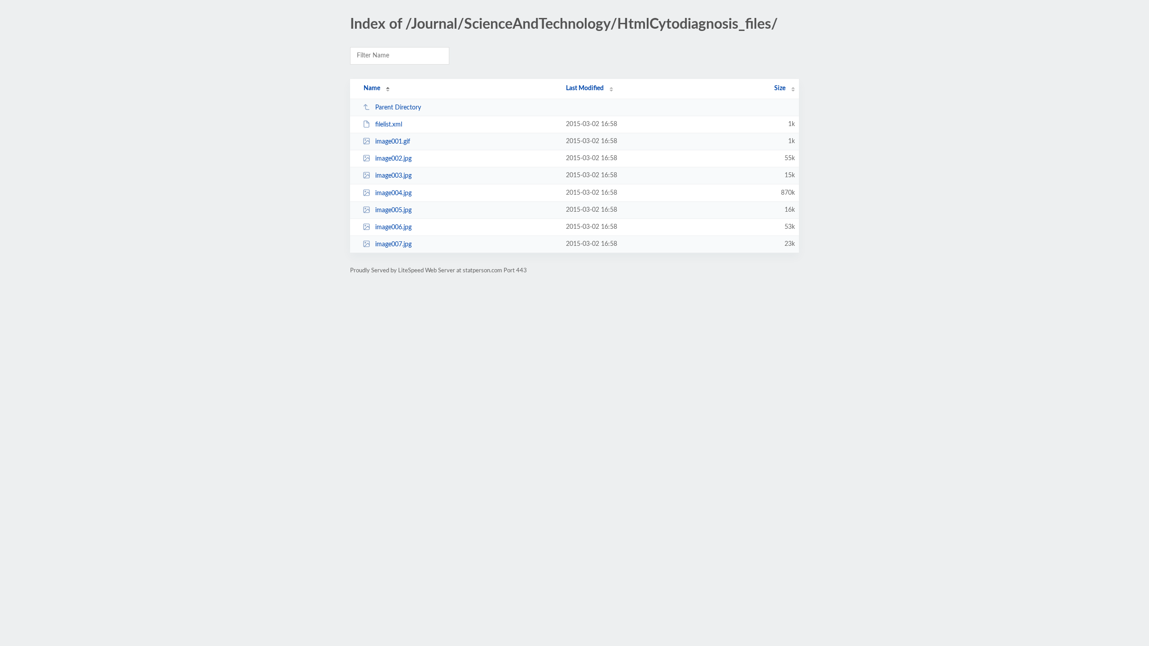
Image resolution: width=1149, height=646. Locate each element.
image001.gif (392, 142)
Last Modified (585, 88)
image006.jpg (393, 227)
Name (372, 88)
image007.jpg (393, 244)
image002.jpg (393, 159)
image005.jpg (393, 210)
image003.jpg (393, 176)
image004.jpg (393, 193)
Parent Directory (398, 108)
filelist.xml (388, 125)
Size (779, 88)
